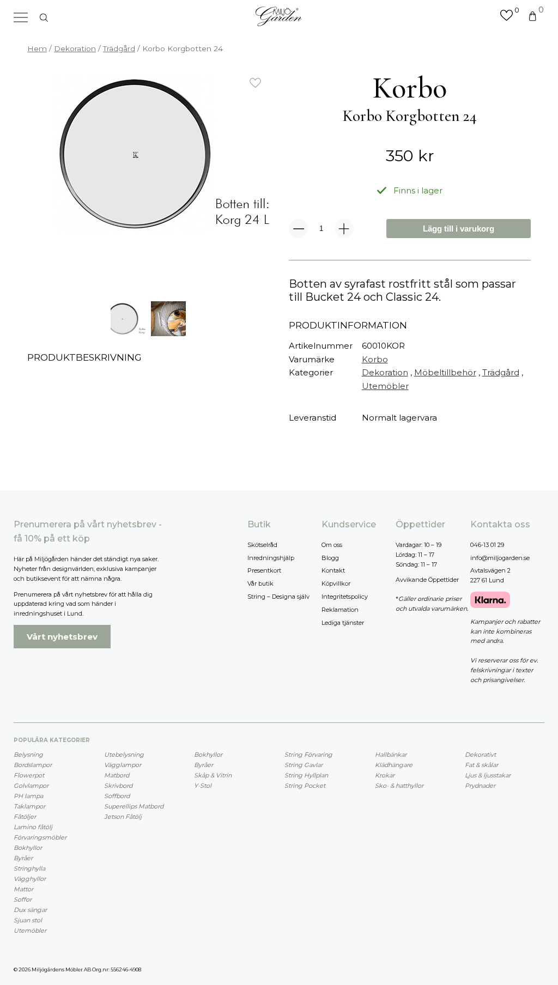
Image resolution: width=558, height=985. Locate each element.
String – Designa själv (278, 596)
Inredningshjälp (270, 558)
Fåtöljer (25, 816)
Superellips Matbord (133, 806)
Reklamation (340, 609)
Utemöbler (385, 386)
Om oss (332, 545)
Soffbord (117, 796)
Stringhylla (29, 868)
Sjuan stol (28, 920)
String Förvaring (308, 754)
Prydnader (480, 785)
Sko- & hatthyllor (399, 785)
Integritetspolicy (345, 596)
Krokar (385, 775)
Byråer (23, 858)
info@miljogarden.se (500, 558)
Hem (37, 48)
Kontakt (333, 570)
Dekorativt (480, 754)
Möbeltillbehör (445, 372)
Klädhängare (394, 765)
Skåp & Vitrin (213, 775)
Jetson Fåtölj (123, 816)
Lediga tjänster (343, 623)
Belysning (28, 754)
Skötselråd (262, 545)
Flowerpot (29, 775)
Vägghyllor (30, 879)
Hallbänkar (391, 754)
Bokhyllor (28, 848)
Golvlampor (31, 785)
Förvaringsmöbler (40, 837)
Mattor (23, 889)
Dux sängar (30, 910)
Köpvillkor (336, 583)
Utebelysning (124, 754)
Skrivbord (118, 785)
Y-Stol (202, 785)
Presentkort (264, 570)
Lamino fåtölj (33, 827)
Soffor (23, 899)
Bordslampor (33, 765)
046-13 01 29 (487, 545)
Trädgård (119, 48)
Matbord (116, 775)
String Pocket (304, 785)
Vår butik (260, 583)
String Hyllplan (306, 775)
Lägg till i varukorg (458, 228)
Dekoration (75, 48)
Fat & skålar (481, 765)
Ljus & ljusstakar (488, 775)
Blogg (330, 558)
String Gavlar (303, 765)
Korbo (375, 359)
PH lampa (28, 796)
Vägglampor (122, 765)
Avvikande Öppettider (427, 579)
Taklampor (29, 806)
